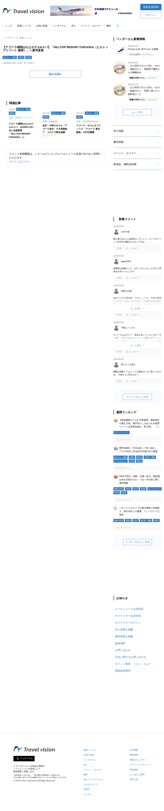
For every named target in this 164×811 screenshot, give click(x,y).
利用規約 (134, 769)
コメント (52, 135)
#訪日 (139, 457)
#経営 (139, 461)
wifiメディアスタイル (93, 779)
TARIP (86, 789)
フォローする (26, 758)
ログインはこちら (19, 161)
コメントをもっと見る (137, 397)
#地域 (28, 57)
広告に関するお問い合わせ (130, 657)
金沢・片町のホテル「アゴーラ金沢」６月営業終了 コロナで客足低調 (55, 128)
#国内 (21, 57)
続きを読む (55, 74)
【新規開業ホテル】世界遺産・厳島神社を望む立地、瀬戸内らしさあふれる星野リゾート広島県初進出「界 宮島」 (139, 423)
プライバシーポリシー (140, 765)
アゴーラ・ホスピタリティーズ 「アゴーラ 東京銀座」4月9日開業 (88, 128)
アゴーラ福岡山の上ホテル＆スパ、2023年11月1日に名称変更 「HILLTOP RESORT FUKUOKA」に (21, 130)
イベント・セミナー (91, 26)
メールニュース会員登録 (129, 609)
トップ (8, 26)
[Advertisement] (137, 196)
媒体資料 (120, 643)
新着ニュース (24, 26)
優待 (109, 26)
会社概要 (134, 750)
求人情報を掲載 (124, 629)
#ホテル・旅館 (9, 57)
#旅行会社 (118, 489)
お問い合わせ (123, 650)
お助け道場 (41, 26)
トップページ (9, 38)
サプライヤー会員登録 (128, 615)
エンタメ (87, 794)
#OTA (131, 461)
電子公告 (134, 779)
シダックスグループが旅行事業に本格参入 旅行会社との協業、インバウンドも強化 (139, 511)
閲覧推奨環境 (123, 670)
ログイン (151, 15)
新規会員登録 (151, 7)
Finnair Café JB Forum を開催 (143, 49)
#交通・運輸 (149, 457)
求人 (73, 26)
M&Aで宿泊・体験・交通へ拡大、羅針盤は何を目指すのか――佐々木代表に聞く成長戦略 (139, 479)
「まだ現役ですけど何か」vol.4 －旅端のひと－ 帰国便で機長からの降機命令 (144, 69)
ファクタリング (90, 784)
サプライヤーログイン (128, 622)
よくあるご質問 (137, 774)
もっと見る (137, 112)
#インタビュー (120, 461)
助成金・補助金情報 (124, 164)
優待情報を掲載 (124, 636)
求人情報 (118, 131)
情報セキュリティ (138, 760)
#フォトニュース (121, 432)
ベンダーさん (59, 26)
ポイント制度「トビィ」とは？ (133, 664)
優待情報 (118, 142)
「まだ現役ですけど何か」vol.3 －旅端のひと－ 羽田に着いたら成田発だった (144, 90)
